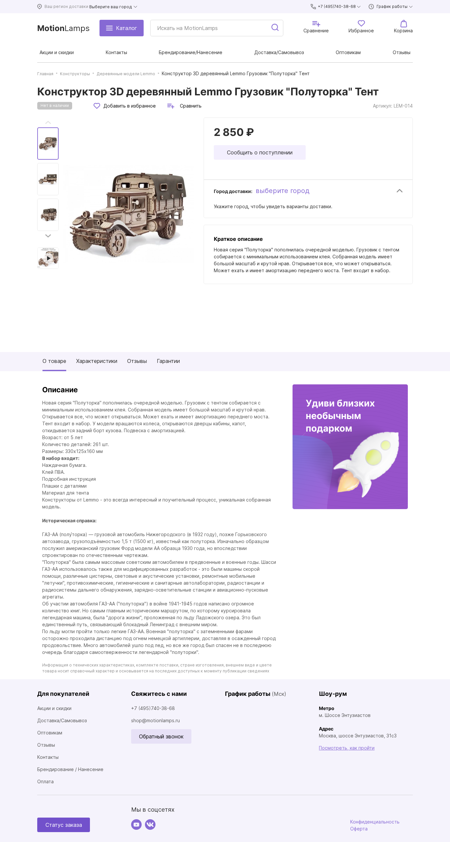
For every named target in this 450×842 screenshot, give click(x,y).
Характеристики (96, 361)
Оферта (359, 828)
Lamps (63, 28)
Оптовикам (49, 732)
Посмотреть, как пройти (347, 748)
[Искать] (275, 28)
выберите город (282, 191)
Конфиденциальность (375, 822)
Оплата (45, 781)
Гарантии (168, 361)
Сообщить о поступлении (260, 152)
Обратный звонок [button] (161, 736)
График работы (392, 6)
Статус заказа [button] (63, 825)
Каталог (126, 28)
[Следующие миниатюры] (48, 236)
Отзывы (137, 361)
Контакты (48, 757)
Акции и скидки (54, 708)
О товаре (54, 361)
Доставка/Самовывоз (62, 720)
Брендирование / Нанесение (70, 769)
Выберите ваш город (110, 6)
